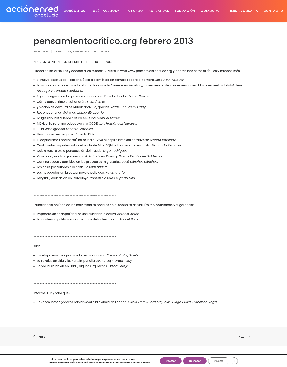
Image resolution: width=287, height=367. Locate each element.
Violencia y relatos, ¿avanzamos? (62, 156)
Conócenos (74, 11)
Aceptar (171, 361)
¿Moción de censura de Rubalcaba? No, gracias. (74, 107)
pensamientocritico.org (91, 51)
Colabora (210, 11)
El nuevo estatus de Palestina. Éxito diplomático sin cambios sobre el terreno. (96, 80)
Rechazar (195, 361)
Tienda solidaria (243, 11)
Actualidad (158, 11)
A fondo (135, 11)
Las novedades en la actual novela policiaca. (71, 172)
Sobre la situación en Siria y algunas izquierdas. (72, 266)
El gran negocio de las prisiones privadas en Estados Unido (81, 96)
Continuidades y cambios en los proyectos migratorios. (79, 161)
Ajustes (218, 361)
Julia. (40, 129)
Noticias (64, 51)
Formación (185, 11)
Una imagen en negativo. (56, 134)
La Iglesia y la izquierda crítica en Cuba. (66, 118)
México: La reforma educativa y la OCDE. (67, 123)
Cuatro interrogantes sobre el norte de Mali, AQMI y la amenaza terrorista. (94, 145)
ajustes (145, 362)
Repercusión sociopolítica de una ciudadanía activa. (76, 214)
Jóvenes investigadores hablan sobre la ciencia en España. (82, 302)
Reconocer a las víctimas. (56, 112)
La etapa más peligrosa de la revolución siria (71, 255)
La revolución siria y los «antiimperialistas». (69, 260)
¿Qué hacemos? (105, 11)
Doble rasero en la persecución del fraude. (69, 151)
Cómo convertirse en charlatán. (61, 101)
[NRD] (32, 11)
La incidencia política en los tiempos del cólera (72, 219)
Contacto (273, 11)
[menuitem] (74, 11)
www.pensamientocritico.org (150, 71)
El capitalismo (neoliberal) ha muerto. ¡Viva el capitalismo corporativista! (93, 140)
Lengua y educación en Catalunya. (63, 178)
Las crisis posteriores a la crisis (60, 167)
